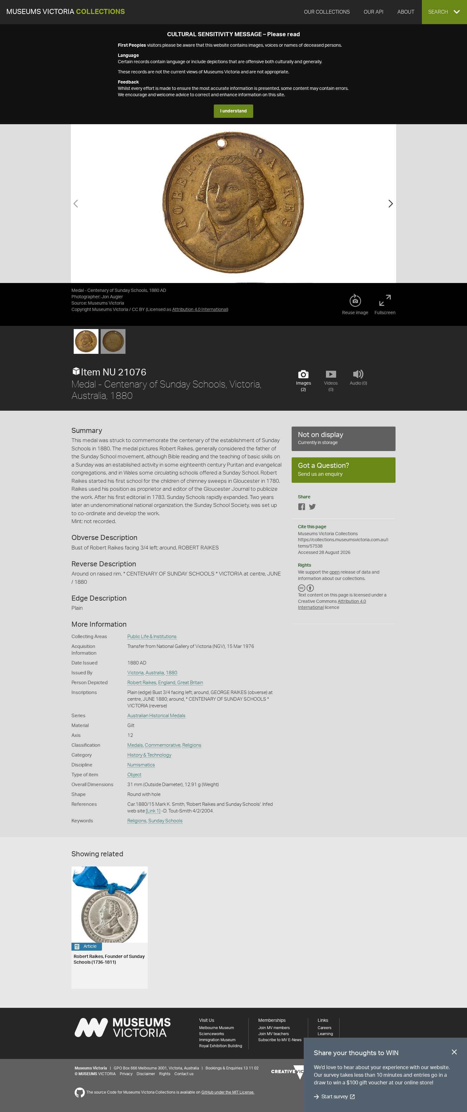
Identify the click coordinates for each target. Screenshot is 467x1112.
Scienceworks (211, 1034)
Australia (155, 673)
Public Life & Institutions (152, 636)
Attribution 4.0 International (199, 309)
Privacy (126, 1074)
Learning (325, 1034)
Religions (191, 745)
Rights (164, 1074)
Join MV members (274, 1028)
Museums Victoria (65, 12)
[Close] (454, 1053)
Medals (135, 745)
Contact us (183, 1074)
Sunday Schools (165, 821)
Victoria (135, 673)
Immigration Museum (217, 1040)
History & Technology (149, 755)
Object (134, 774)
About (405, 12)
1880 (171, 673)
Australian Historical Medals (156, 715)
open (334, 572)
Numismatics (141, 765)
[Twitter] (312, 508)
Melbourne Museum (216, 1028)
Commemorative (162, 745)
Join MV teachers (273, 1034)
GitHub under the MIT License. (227, 1092)
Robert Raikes (141, 682)
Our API (373, 12)
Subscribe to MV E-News (279, 1040)
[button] (444, 12)
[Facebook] (302, 508)
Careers (324, 1028)
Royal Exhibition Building (220, 1046)
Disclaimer (146, 1074)
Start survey (334, 1096)
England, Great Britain (180, 682)
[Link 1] (153, 811)
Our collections (327, 12)
